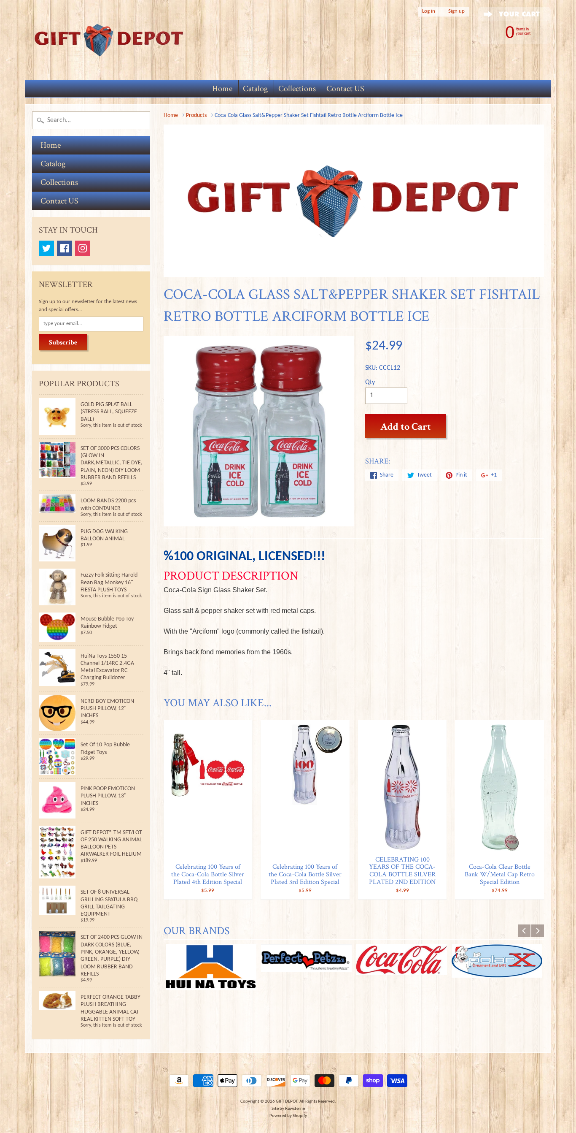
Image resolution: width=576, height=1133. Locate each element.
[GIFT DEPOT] (109, 40)
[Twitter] (46, 248)
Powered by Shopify (288, 1116)
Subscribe (63, 342)
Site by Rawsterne (288, 1108)
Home (222, 88)
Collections (297, 88)
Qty (370, 382)
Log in (428, 11)
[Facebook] (64, 248)
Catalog (255, 88)
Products (196, 115)
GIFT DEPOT (286, 1101)
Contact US (345, 88)
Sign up (456, 11)
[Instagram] (82, 248)
